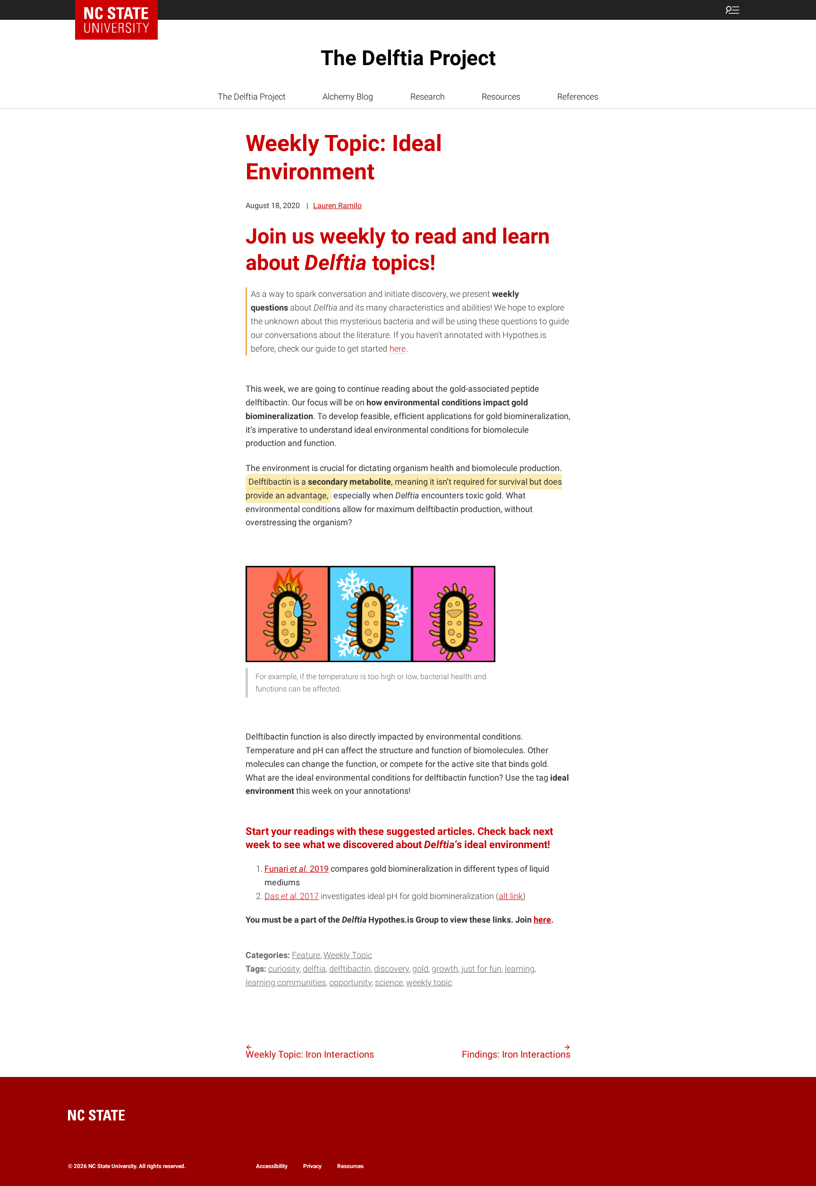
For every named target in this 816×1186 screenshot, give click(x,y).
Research (427, 96)
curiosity (283, 969)
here (398, 348)
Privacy (312, 1166)
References (577, 96)
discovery (391, 969)
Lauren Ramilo (337, 205)
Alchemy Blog (348, 96)
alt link (511, 896)
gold (420, 969)
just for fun (481, 969)
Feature (306, 955)
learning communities (286, 982)
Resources (501, 96)
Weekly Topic (347, 955)
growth (445, 969)
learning (520, 969)
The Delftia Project (408, 58)
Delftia (314, 969)
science (389, 982)
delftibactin (350, 969)
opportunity (350, 982)
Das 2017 (291, 896)
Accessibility (272, 1166)
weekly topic (429, 982)
